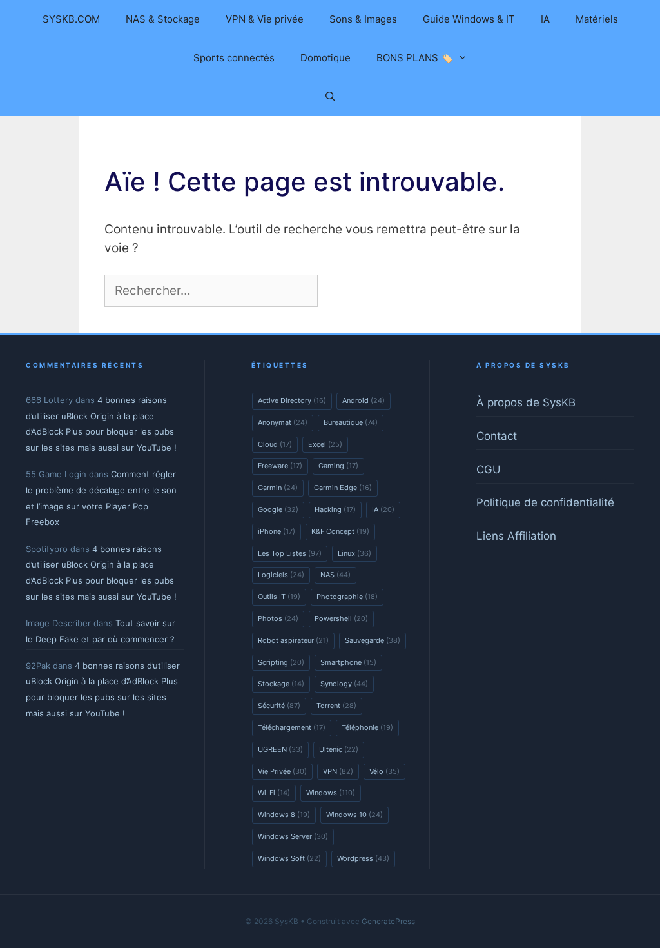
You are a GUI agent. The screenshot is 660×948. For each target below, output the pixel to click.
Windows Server (293, 836)
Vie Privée (282, 771)
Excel (325, 444)
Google (278, 509)
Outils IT (279, 596)
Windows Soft (289, 858)
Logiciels (281, 574)
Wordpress (363, 858)
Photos (278, 618)
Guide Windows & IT (469, 19)
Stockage (281, 683)
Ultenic (338, 749)
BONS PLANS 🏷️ (414, 58)
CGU (488, 469)
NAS (335, 574)
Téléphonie (367, 727)
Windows (330, 792)
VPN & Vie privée (265, 19)
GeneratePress (388, 921)
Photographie (347, 596)
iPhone (276, 531)
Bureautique (351, 422)
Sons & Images (363, 19)
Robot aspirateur (293, 640)
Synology (344, 683)
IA (545, 19)
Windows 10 (354, 814)
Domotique (325, 58)
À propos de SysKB (526, 402)
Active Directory (292, 400)
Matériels (597, 19)
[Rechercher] (342, 291)
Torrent (336, 705)
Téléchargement (291, 727)
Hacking (335, 509)
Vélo (384, 771)
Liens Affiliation (516, 535)
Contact (496, 436)
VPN (338, 771)
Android (363, 400)
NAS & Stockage (163, 19)
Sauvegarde (372, 640)
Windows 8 (284, 814)
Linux (354, 553)
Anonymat (282, 422)
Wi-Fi (274, 792)
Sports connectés (234, 58)
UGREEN (280, 749)
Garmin (278, 487)
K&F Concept (340, 531)
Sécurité (279, 705)
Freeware (280, 465)
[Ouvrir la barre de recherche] (330, 96)
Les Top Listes (290, 553)
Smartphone (348, 662)
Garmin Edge (343, 487)
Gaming (338, 465)
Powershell (341, 618)
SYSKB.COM (71, 19)
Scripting (281, 662)
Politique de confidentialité (545, 502)
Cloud (275, 444)
